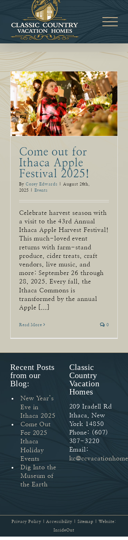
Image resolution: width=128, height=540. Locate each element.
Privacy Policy (26, 522)
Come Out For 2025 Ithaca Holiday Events (35, 441)
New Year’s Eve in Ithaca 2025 (38, 407)
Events (41, 190)
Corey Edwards (42, 184)
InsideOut (64, 530)
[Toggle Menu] (110, 21)
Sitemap (85, 522)
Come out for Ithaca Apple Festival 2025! (54, 163)
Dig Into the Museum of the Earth (38, 476)
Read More (30, 325)
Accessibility (59, 522)
